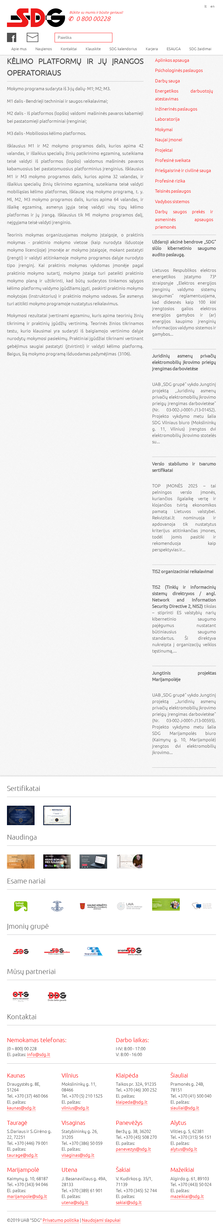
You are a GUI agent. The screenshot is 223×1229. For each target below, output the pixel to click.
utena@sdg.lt (75, 1202)
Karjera (152, 48)
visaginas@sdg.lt (78, 1155)
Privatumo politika (61, 1220)
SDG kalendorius (123, 48)
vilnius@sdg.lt (75, 1108)
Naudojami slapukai (101, 1220)
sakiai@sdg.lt (129, 1202)
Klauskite (93, 48)
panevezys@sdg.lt (133, 1149)
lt (205, 6)
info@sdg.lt (38, 1054)
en (213, 6)
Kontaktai (69, 48)
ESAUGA (174, 48)
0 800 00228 (93, 18)
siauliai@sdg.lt (184, 1108)
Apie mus (19, 48)
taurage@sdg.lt (22, 1155)
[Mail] (32, 37)
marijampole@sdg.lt (27, 1196)
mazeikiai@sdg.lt (187, 1196)
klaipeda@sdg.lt (132, 1102)
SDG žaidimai (200, 48)
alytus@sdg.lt (183, 1149)
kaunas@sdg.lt (21, 1108)
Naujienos (43, 48)
